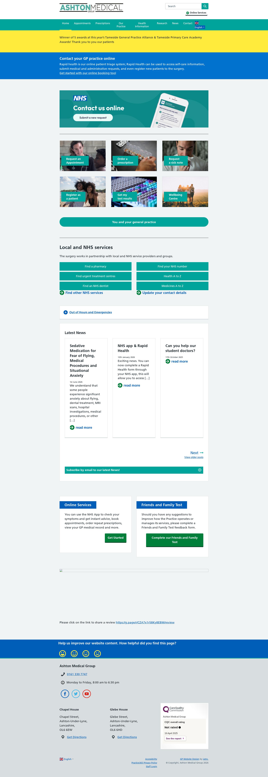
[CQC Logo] (173, 712)
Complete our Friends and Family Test (175, 540)
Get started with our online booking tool (88, 73)
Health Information (142, 25)
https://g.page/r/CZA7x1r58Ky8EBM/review (145, 622)
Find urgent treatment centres (95, 276)
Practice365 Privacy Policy (144, 762)
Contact (187, 23)
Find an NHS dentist (95, 286)
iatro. (205, 759)
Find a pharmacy (95, 266)
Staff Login (151, 766)
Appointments (82, 23)
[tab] (134, 470)
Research (162, 23)
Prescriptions (103, 23)
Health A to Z (172, 276)
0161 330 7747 (77, 674)
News (175, 23)
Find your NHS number (172, 266)
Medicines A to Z (172, 286)
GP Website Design (189, 759)
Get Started (116, 537)
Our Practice (121, 25)
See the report (173, 738)
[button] (134, 312)
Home (65, 23)
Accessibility (151, 759)
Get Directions (76, 737)
